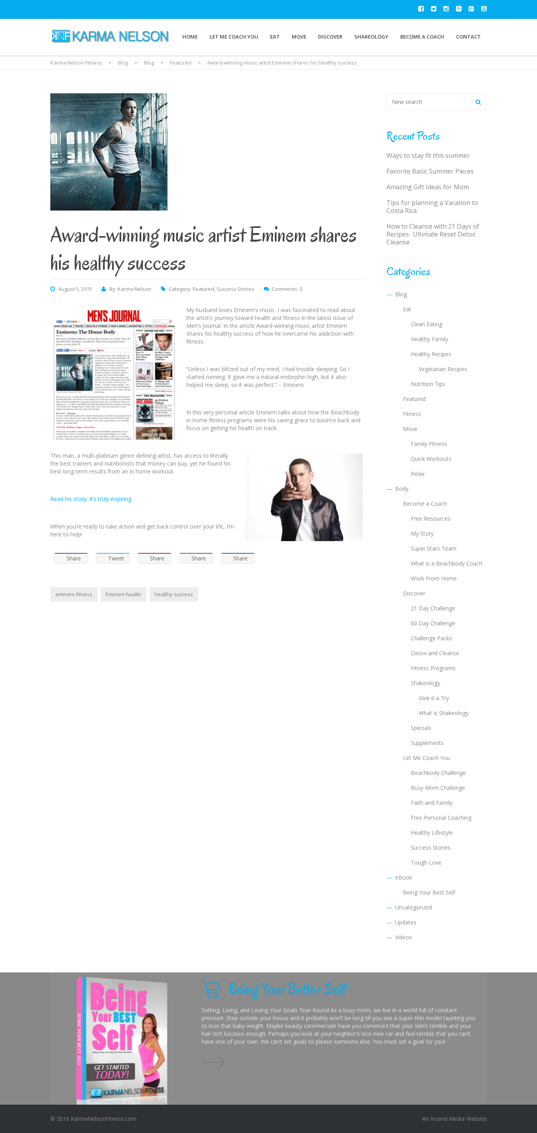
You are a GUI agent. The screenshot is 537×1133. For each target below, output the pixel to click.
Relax (418, 473)
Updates (405, 922)
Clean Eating (426, 324)
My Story (422, 533)
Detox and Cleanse (435, 653)
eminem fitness (73, 594)
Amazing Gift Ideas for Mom (427, 187)
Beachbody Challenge (438, 772)
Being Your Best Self (429, 892)
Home (190, 36)
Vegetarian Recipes (443, 369)
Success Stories (235, 288)
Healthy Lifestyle (432, 832)
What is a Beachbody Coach (446, 563)
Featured (203, 288)
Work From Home (434, 578)
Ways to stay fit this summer (428, 155)
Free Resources (431, 518)
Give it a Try (434, 698)
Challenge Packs (431, 638)
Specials (421, 728)
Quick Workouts (431, 458)
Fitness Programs (433, 668)
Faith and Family (431, 802)
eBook (403, 877)
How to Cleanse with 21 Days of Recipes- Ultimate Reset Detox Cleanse (432, 234)
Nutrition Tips (428, 384)
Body (401, 488)
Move (299, 36)
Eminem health (123, 594)
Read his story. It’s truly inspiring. (91, 499)
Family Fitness (429, 443)
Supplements (427, 743)
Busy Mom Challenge (438, 787)
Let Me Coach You (234, 36)
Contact (468, 36)
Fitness (412, 414)
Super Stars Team (433, 548)
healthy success (173, 594)
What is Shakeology (444, 713)
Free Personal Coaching (441, 817)
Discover (330, 36)
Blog (401, 294)
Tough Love (426, 862)
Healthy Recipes (431, 354)
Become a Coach (422, 36)
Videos (403, 937)
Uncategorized (413, 907)
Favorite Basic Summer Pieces (430, 171)
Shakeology (371, 36)
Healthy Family (429, 339)
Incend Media (447, 1118)
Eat (275, 36)
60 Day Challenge (433, 623)
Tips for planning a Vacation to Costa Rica (432, 206)
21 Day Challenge (433, 608)
